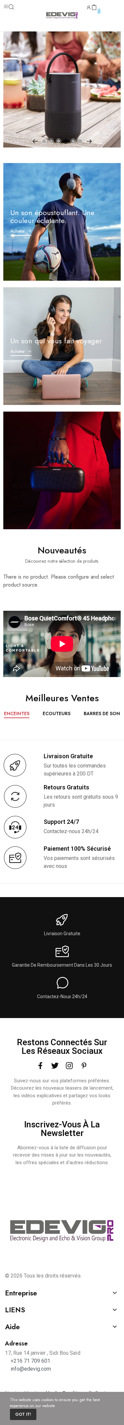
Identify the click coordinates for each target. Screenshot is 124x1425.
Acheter (17, 231)
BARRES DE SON (102, 714)
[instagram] (69, 1066)
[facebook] (40, 1066)
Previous (35, 141)
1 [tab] (44, 141)
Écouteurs (56, 714)
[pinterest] (84, 1066)
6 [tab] (80, 141)
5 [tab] (73, 141)
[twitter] (55, 1066)
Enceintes (16, 714)
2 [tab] (51, 141)
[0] (94, 8)
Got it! (23, 1414)
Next (89, 141)
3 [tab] (58, 141)
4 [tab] (65, 141)
